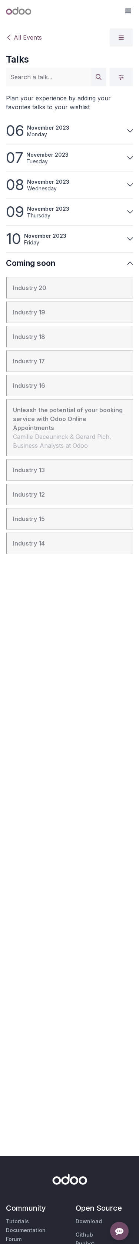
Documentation (26, 1230)
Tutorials (17, 1221)
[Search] (98, 77)
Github (84, 1234)
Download (89, 1221)
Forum (13, 1239)
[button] (128, 11)
